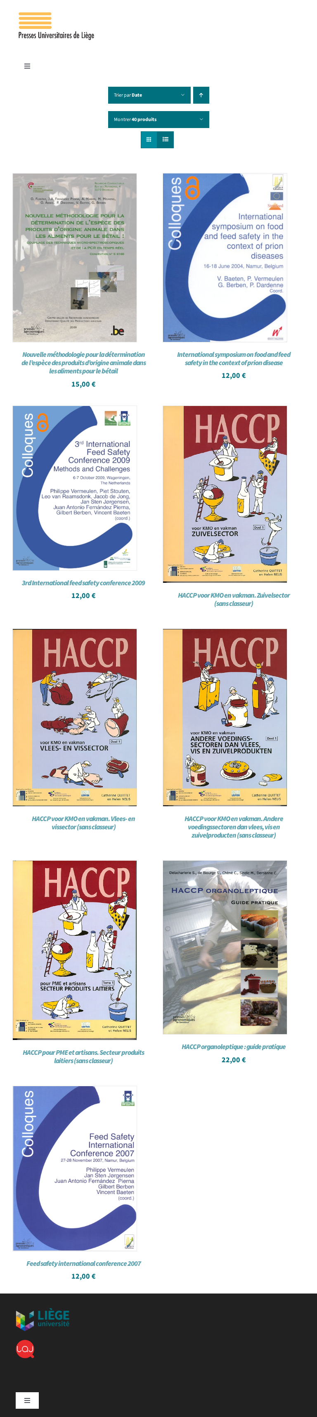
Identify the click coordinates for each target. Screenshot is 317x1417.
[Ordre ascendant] (201, 95)
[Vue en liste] (165, 140)
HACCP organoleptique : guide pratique (234, 1047)
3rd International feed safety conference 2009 (83, 583)
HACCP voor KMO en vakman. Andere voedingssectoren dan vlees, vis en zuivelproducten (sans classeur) (234, 827)
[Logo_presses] (57, 15)
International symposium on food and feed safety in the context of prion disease (233, 359)
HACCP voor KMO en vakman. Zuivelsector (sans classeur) (234, 600)
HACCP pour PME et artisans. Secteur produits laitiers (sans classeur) (83, 1057)
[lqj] (25, 1343)
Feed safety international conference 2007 (83, 1264)
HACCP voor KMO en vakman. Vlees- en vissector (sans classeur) (83, 823)
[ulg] (42, 1311)
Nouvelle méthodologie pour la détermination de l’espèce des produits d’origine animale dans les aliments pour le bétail (83, 363)
